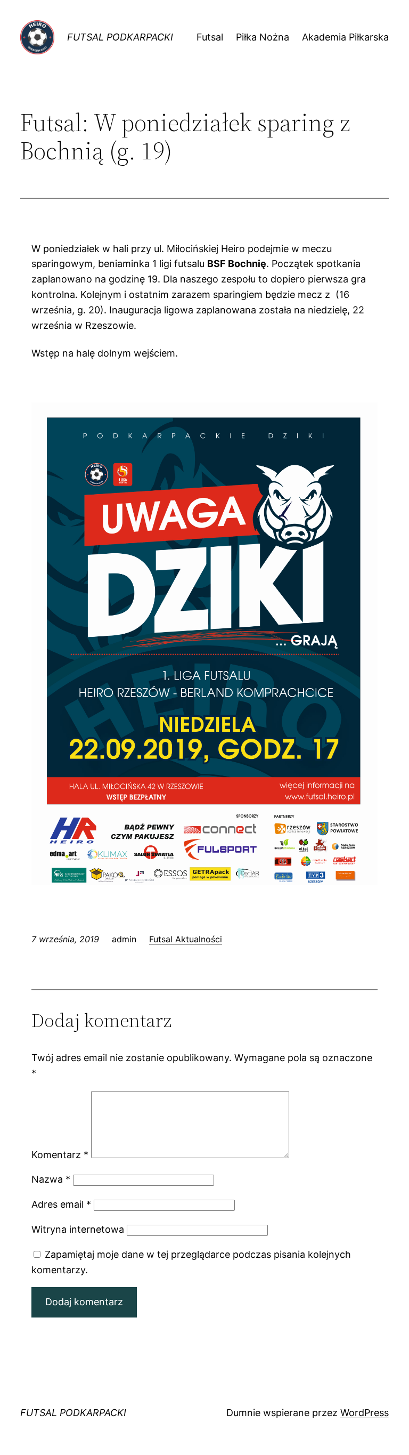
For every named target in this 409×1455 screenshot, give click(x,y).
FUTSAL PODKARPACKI (120, 37)
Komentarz (59, 1154)
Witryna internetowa (77, 1229)
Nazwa (50, 1179)
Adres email (61, 1204)
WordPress (364, 1412)
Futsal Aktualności (185, 939)
